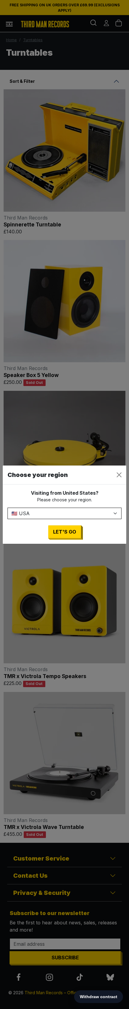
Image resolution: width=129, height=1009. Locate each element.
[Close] (119, 475)
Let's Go (64, 532)
